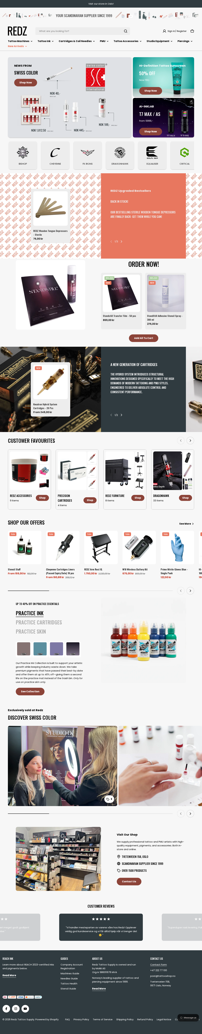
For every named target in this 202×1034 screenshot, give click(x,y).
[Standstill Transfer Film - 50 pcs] (121, 293)
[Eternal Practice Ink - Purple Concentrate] (73, 649)
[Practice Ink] (143, 640)
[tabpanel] (50, 668)
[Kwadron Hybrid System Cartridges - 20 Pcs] (50, 382)
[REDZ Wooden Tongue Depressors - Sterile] (50, 208)
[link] (44, 457)
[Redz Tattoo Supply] (131, 15)
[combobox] (82, 31)
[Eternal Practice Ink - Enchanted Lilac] (56, 649)
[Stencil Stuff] (24, 547)
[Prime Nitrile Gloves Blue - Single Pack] (177, 547)
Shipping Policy (125, 1019)
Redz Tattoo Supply (22, 1019)
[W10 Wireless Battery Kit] (139, 547)
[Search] (126, 31)
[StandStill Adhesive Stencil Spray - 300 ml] (165, 293)
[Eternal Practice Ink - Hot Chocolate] (24, 649)
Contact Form (158, 964)
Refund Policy (145, 1019)
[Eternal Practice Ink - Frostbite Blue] (40, 649)
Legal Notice (164, 1019)
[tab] (30, 613)
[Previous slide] (111, 241)
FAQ (67, 1019)
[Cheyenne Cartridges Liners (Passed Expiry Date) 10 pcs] (63, 547)
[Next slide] (121, 241)
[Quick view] (63, 198)
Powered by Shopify (47, 1019)
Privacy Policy (81, 1019)
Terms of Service (103, 1019)
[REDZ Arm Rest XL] (101, 547)
